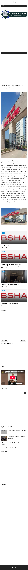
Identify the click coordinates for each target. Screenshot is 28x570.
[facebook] (12, 2)
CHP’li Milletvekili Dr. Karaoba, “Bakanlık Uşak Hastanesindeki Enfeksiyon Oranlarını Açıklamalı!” (12, 265)
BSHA (19, 88)
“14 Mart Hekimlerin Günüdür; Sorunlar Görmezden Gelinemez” (12, 443)
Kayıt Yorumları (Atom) (9, 343)
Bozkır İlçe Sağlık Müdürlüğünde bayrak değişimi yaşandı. (16, 437)
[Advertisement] (14, 36)
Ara (25, 393)
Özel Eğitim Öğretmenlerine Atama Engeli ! (17, 430)
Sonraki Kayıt (4, 340)
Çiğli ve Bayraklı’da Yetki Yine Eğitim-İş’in (10, 284)
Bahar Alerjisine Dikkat (6, 245)
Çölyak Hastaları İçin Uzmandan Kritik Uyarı (10, 303)
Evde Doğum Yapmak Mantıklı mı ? (8, 448)
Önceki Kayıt (23, 340)
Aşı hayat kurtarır (4, 451)
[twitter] (15, 2)
